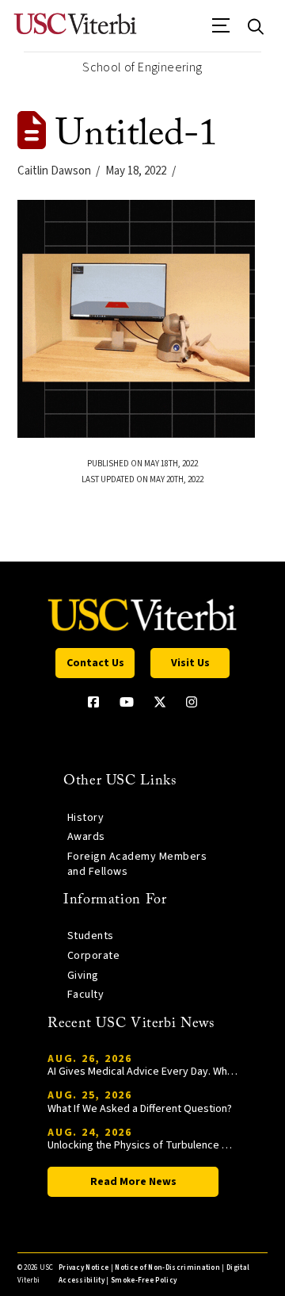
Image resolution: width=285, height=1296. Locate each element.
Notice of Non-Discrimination (167, 1268)
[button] (221, 31)
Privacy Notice (83, 1268)
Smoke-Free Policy (144, 1280)
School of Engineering (142, 67)
